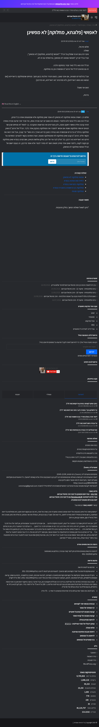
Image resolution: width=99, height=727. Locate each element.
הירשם (52, 161)
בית (93, 25)
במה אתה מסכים (91, 445)
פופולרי (48, 394)
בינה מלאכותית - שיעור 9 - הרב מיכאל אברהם (79, 300)
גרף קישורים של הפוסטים (86, 639)
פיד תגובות (92, 660)
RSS (93, 325)
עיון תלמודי (81, 25)
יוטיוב (93, 313)
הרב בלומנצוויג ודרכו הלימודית (86, 453)
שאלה (89, 25)
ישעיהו (87, 41)
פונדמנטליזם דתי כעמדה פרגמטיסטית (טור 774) (81, 430)
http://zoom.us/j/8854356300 (85, 483)
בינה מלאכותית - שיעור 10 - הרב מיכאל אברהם (78, 292)
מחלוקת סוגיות (78, 191)
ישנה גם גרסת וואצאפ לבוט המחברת (84, 500)
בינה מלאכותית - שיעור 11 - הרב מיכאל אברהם (78, 288)
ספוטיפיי (92, 317)
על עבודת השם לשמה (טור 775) (86, 423)
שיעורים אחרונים (92, 278)
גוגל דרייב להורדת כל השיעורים (84, 329)
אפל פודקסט (90, 321)
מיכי (87, 112)
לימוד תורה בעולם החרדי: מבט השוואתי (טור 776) (69, 10)
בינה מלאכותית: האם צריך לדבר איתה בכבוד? (81, 457)
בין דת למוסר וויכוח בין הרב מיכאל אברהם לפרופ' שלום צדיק (73, 285)
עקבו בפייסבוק (92, 379)
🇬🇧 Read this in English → (11, 104)
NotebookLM (76, 497)
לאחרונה (81, 394)
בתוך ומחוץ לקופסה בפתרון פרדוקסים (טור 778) (81, 403)
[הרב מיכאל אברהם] (77, 17)
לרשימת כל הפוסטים (87, 635)
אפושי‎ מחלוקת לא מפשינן (73, 177)
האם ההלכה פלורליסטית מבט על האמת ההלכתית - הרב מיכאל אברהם (70, 296)
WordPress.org (89, 664)
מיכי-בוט (94, 494)
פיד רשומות (91, 656)
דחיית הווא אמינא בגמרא (74, 180)
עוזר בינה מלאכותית (62, 4)
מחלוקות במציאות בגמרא (73, 184)
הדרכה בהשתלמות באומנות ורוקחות (84, 461)
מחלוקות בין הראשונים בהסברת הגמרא (68, 187)
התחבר (93, 652)
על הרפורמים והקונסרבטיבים (87, 449)
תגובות (17, 394)
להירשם (91, 352)
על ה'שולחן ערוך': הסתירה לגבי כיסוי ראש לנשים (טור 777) (78, 410)
